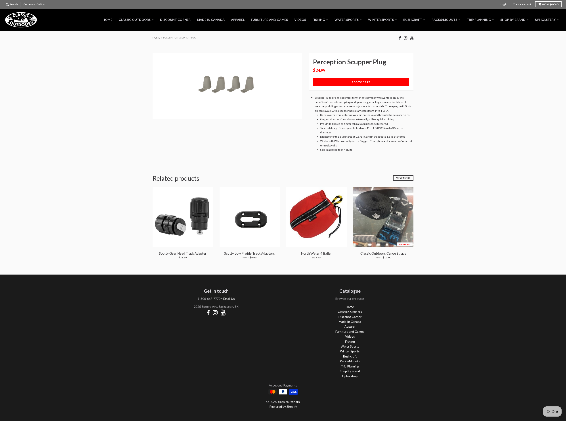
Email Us (229, 298)
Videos (300, 19)
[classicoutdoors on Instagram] (405, 38)
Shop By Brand (513, 19)
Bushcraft (412, 19)
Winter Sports (381, 19)
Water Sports (347, 19)
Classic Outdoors (135, 19)
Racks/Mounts (444, 19)
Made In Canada (211, 19)
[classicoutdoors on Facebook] (400, 38)
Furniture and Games (269, 19)
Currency (29, 4)
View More (403, 178)
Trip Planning (479, 19)
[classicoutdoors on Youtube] (411, 38)
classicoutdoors (289, 402)
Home (107, 19)
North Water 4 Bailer (316, 253)
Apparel (238, 19)
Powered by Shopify (283, 406)
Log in (504, 4)
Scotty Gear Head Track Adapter (183, 253)
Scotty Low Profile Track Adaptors (249, 253)
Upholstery (545, 19)
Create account (522, 4)
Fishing (318, 19)
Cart (550, 4)
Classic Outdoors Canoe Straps (383, 253)
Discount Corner (175, 19)
